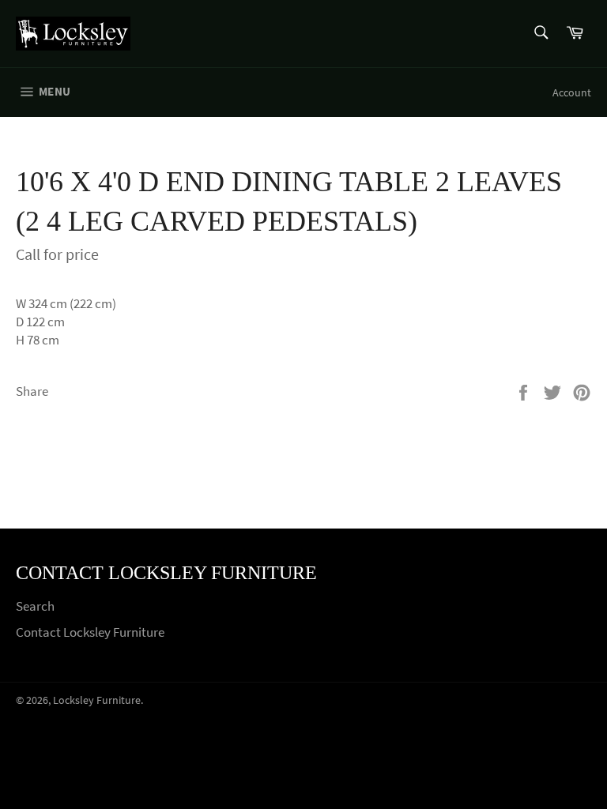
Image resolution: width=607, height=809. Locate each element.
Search (35, 606)
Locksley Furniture (97, 700)
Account (571, 92)
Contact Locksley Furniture (90, 632)
